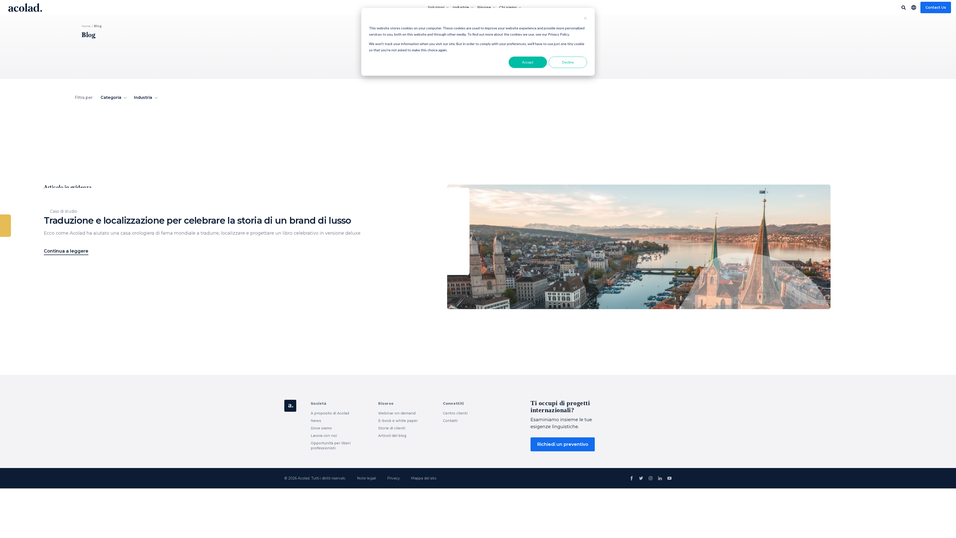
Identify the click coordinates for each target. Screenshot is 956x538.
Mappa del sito (423, 478)
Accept (528, 62)
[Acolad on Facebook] (631, 478)
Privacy (393, 478)
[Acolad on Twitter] (641, 478)
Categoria (111, 97)
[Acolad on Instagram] (650, 478)
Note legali (366, 478)
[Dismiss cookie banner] (585, 19)
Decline (568, 62)
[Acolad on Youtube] (669, 478)
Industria (143, 97)
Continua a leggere (66, 251)
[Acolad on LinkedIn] (660, 478)
